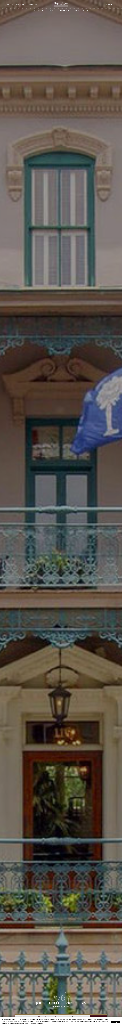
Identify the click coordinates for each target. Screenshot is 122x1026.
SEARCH (109, 4)
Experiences (64, 10)
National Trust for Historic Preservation (16, 4)
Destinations (39, 10)
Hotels (52, 10)
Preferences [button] (40, 1023)
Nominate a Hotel (33, 4)
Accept (116, 1022)
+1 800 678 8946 (95, 4)
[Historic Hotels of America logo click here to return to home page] (61, 4)
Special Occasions (81, 10)
